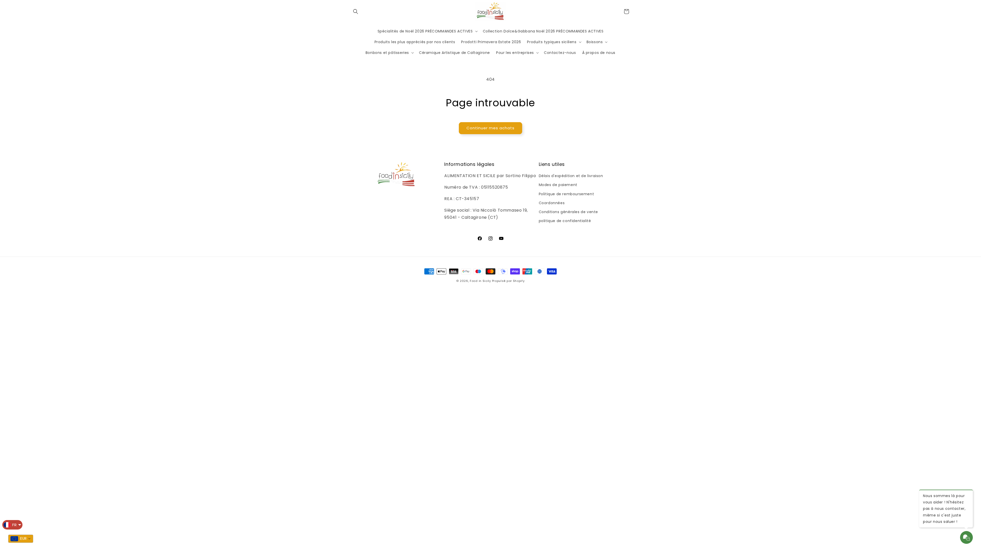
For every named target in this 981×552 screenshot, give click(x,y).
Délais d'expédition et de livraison (571, 175)
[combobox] (20, 539)
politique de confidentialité (565, 220)
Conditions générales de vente (568, 211)
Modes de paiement (558, 184)
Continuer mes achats (490, 128)
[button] (355, 11)
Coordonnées (552, 202)
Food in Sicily (480, 281)
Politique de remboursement (566, 194)
